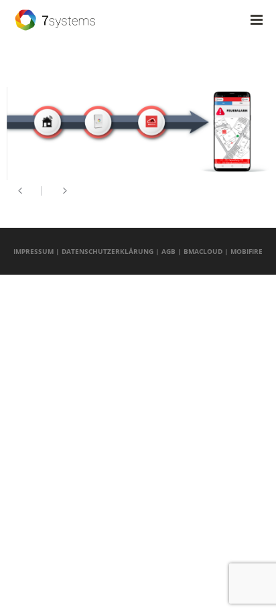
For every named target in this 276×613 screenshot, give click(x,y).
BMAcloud (203, 251)
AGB (168, 251)
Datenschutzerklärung (107, 251)
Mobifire (246, 251)
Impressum (33, 251)
